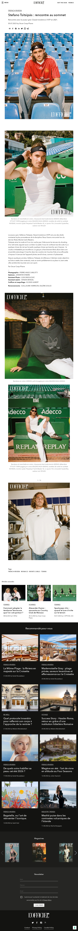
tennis (44, 571)
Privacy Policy (47, 900)
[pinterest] (15, 29)
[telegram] (27, 29)
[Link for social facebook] (37, 923)
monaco (24, 571)
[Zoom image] (39, 174)
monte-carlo (34, 571)
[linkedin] (18, 29)
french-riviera (14, 571)
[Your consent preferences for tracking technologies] (74, 927)
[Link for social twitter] (33, 923)
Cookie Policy (49, 928)
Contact (27, 928)
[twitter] (21, 29)
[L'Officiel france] (39, 2)
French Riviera (15, 11)
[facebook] (12, 29)
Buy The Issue (62, 3)
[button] (67, 521)
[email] (9, 29)
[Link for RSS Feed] (45, 923)
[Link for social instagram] (41, 923)
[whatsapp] (24, 29)
